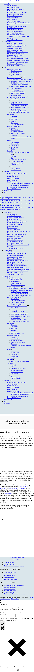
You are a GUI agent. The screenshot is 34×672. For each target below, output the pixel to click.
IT (11, 100)
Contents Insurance (13, 21)
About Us (7, 194)
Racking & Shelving (17, 131)
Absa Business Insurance (15, 43)
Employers (7, 171)
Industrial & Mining (13, 126)
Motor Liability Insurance (15, 31)
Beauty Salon (15, 144)
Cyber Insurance (12, 17)
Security (10, 151)
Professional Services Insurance (17, 97)
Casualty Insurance (13, 175)
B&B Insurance (15, 72)
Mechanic (14, 119)
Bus (12, 158)
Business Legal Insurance (18, 111)
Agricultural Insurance (14, 7)
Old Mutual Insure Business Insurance (19, 60)
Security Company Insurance (20, 152)
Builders (13, 121)
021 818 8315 (14, 1)
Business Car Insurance (14, 16)
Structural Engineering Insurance (21, 81)
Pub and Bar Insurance (18, 76)
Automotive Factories (18, 133)
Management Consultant (19, 105)
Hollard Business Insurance (15, 53)
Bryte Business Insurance (15, 46)
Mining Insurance (9, 575)
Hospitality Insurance (14, 69)
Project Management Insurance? (21, 86)
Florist (13, 149)
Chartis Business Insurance (15, 48)
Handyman (10, 114)
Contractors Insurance (18, 92)
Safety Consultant (16, 95)
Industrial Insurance (10, 574)
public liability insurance (17, 488)
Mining (13, 128)
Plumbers (14, 116)
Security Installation (17, 124)
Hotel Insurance (16, 74)
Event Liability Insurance (15, 28)
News (5, 192)
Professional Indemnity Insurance (17, 187)
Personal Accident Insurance (16, 34)
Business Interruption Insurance (17, 173)
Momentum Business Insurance (17, 57)
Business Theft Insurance (15, 14)
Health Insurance (12, 176)
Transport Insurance (10, 579)
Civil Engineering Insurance (19, 83)
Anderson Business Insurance (16, 45)
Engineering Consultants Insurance (22, 79)
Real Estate (14, 99)
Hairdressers (15, 142)
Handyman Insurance (10, 572)
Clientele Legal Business (14, 50)
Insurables (7, 4)
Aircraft (13, 156)
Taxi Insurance (15, 168)
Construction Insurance (14, 88)
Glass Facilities (15, 130)
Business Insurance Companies (17, 12)
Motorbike (14, 164)
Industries (7, 67)
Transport (10, 154)
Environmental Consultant (19, 104)
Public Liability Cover (14, 189)
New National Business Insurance (17, 58)
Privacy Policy (15, 599)
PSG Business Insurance (14, 64)
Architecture (15, 90)
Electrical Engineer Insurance (20, 84)
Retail (9, 140)
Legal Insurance (12, 180)
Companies (7, 41)
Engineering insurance (14, 78)
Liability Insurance (13, 182)
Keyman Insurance (13, 178)
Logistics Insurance (17, 163)
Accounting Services (17, 102)
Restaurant (14, 147)
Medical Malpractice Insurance (20, 107)
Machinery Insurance (14, 29)
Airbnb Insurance (16, 71)
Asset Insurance (12, 5)
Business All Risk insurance (15, 9)
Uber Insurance (16, 170)
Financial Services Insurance (20, 112)
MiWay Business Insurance (15, 55)
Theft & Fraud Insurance (14, 40)
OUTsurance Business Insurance (17, 62)
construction (9, 493)
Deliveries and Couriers (18, 159)
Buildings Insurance (13, 11)
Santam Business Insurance (15, 65)
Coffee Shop (15, 145)
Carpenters (14, 123)
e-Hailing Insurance (17, 161)
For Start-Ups (8, 190)
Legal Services (15, 109)
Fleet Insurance (12, 19)
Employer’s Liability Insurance (16, 26)
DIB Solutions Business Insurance (17, 52)
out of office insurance (14, 33)
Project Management (17, 93)
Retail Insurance (9, 577)
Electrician (14, 118)
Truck (12, 166)
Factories (14, 135)
